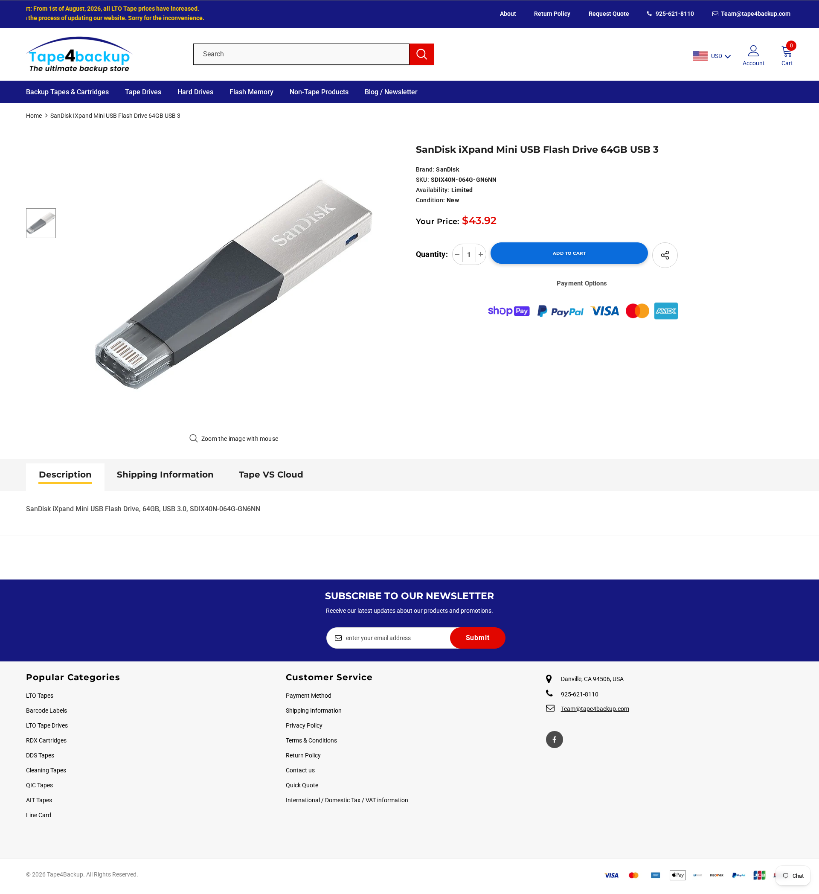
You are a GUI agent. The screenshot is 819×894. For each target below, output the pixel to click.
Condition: (430, 200)
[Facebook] (554, 739)
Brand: (425, 169)
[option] (234, 284)
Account (754, 63)
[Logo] (103, 54)
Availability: (433, 189)
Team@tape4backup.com (755, 13)
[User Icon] (753, 50)
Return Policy (552, 13)
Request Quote (609, 13)
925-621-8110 (674, 13)
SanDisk (447, 169)
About (508, 13)
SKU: (422, 179)
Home (34, 115)
